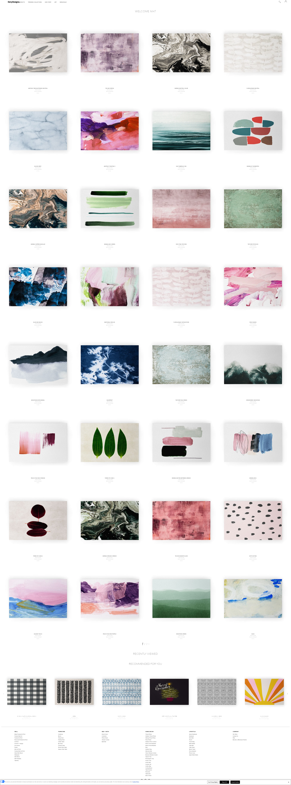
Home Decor (150, 731)
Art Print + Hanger (19, 743)
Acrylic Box (148, 762)
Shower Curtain (105, 739)
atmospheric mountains (253, 400)
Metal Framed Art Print (20, 734)
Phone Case (192, 753)
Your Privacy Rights (213, 782)
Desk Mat (191, 737)
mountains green (181, 634)
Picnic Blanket (192, 751)
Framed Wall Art (18, 736)
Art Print (16, 741)
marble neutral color (181, 88)
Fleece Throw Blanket (151, 743)
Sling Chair (61, 737)
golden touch (38, 634)
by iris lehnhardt (37, 91)
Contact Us (235, 736)
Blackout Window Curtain (152, 754)
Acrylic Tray (148, 760)
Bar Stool (60, 743)
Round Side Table (62, 747)
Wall (16, 731)
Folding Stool (61, 739)
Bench (59, 736)
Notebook (191, 736)
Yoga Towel (192, 747)
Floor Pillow (148, 739)
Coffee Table (61, 741)
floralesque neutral (253, 88)
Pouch (190, 739)
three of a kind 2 (38, 556)
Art (55, 2)
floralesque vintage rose (181, 322)
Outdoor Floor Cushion (151, 741)
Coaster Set (148, 764)
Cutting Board (149, 768)
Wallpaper (17, 754)
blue (253, 634)
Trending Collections (35, 2)
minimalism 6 (253, 478)
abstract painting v (109, 166)
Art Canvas (17, 745)
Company (236, 731)
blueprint (110, 400)
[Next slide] (287, 693)
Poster (16, 747)
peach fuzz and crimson (38, 478)
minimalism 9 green (109, 244)
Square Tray (148, 756)
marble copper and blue (38, 244)
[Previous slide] (3, 693)
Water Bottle (192, 743)
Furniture (61, 731)
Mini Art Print (18, 749)
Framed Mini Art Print (20, 751)
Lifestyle (192, 731)
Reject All (224, 782)
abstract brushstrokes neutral (38, 88)
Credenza (60, 734)
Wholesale (63, 2)
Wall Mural (17, 756)
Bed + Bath (105, 731)
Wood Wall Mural (19, 753)
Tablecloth (148, 773)
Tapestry (17, 760)
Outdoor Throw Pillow (151, 736)
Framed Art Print (18, 737)
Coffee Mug (148, 766)
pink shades (253, 322)
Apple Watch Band (193, 754)
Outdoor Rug (149, 749)
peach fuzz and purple (109, 634)
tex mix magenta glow (181, 556)
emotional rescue (109, 322)
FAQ (234, 737)
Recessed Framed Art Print (21, 739)
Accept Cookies (235, 782)
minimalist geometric (253, 166)
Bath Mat (104, 741)
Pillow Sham (105, 737)
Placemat (148, 771)
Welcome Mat (149, 751)
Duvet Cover (105, 734)
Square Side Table (62, 749)
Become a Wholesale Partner (240, 739)
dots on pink (253, 556)
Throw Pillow (149, 734)
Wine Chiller (148, 775)
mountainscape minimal (38, 400)
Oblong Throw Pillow (151, 737)
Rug (146, 747)
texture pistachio (253, 244)
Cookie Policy (136, 781)
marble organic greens (110, 556)
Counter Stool (61, 745)
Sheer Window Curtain (151, 753)
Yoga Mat (191, 745)
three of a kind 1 (110, 478)
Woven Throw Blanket (151, 745)
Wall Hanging (18, 758)
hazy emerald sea (181, 166)
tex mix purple (109, 88)
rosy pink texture (181, 244)
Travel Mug (192, 741)
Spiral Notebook (193, 734)
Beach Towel (192, 749)
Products (22, 2)
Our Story (48, 2)
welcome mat (38, 89)
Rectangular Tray (150, 758)
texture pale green (181, 400)
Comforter (104, 736)
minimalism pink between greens (181, 478)
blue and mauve (38, 322)
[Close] (288, 782)
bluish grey (37, 166)
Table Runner (149, 770)
